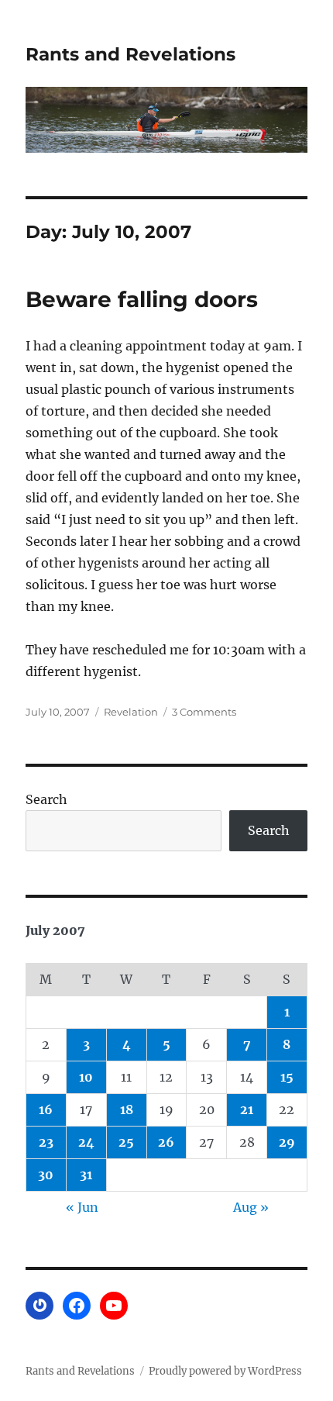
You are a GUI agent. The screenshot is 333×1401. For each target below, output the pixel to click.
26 (166, 1142)
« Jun (82, 1207)
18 (126, 1109)
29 (287, 1142)
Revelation (131, 712)
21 (246, 1109)
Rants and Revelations (130, 54)
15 (287, 1077)
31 (86, 1174)
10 (86, 1077)
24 (86, 1142)
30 (45, 1174)
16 (46, 1109)
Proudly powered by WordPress (225, 1371)
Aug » (251, 1207)
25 (126, 1142)
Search (46, 799)
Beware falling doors (142, 299)
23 (46, 1142)
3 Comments (204, 712)
